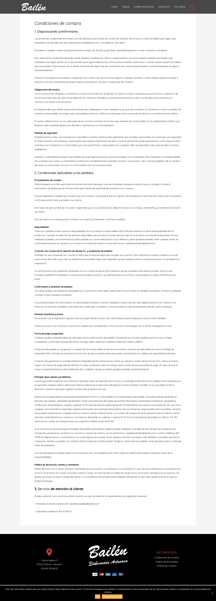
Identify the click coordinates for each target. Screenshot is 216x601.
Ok (97, 596)
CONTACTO (164, 6)
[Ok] (212, 593)
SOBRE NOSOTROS (144, 6)
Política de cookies (112, 596)
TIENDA (125, 6)
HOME (114, 6)
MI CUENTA (180, 6)
